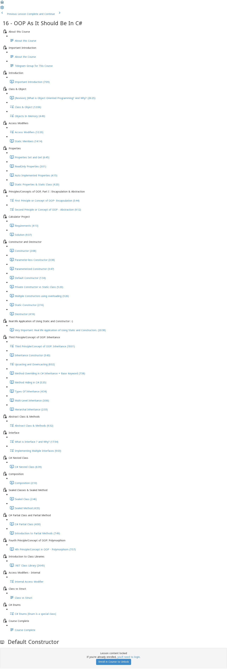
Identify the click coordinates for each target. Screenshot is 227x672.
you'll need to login (128, 657)
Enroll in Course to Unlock (113, 661)
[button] (2, 3)
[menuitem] (2, 8)
